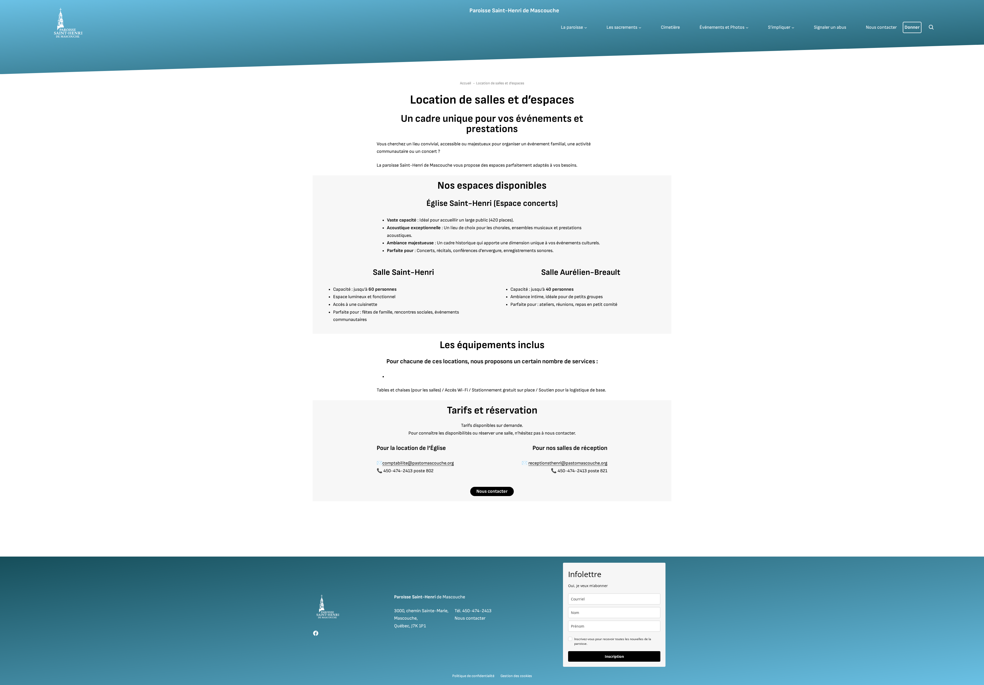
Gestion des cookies (516, 676)
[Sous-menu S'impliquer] (793, 27)
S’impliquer (779, 27)
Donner (912, 27)
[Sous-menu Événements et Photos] (747, 27)
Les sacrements (622, 27)
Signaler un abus (830, 27)
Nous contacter (881, 27)
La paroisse (572, 27)
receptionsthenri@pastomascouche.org (567, 463)
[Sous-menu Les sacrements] (640, 27)
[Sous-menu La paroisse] (585, 27)
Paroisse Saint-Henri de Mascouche (514, 10)
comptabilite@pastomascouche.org (418, 463)
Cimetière (670, 27)
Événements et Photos (722, 27)
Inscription (614, 656)
